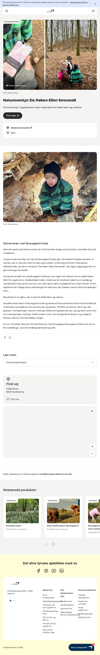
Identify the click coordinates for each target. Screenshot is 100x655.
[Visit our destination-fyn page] (61, 570)
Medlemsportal (85, 614)
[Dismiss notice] (95, 4)
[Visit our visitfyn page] (46, 570)
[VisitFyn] (15, 583)
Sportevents (66, 608)
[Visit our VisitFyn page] (38, 570)
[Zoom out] (92, 453)
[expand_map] (92, 411)
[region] (50, 432)
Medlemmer (66, 601)
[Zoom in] (92, 446)
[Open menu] (93, 10)
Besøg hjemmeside (20, 127)
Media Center (84, 617)
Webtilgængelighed (52, 601)
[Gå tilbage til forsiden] (50, 10)
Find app (11, 115)
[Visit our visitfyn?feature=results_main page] (54, 570)
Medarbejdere (67, 605)
